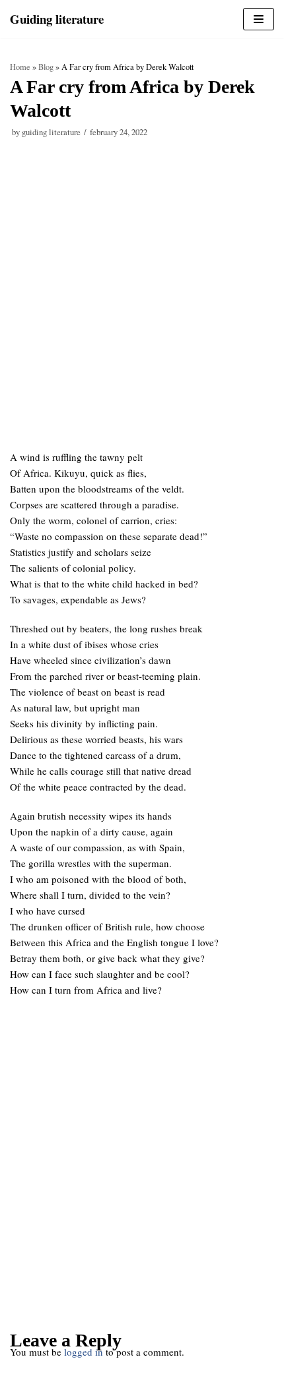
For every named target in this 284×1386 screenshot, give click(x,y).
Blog (45, 67)
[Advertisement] (142, 302)
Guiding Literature (51, 132)
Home (20, 67)
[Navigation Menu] (258, 19)
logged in (83, 1351)
